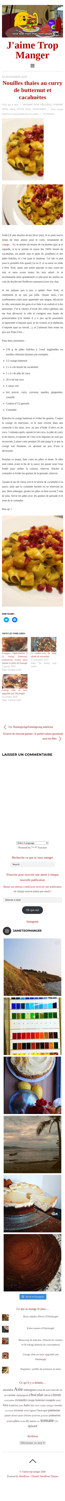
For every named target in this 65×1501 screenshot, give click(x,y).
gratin (21, 1405)
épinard (32, 1426)
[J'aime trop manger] (32, 35)
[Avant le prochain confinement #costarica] (33, 1144)
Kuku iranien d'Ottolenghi (40, 1328)
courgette (50, 1400)
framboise (13, 1405)
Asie (53, 109)
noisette (18, 1410)
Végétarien (39, 109)
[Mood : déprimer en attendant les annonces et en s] (33, 1085)
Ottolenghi (42, 1410)
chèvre (47, 1395)
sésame (33, 1421)
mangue (50, 1405)
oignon (32, 1410)
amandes (8, 1389)
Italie (27, 1405)
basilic (48, 1390)
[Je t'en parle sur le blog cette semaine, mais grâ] (33, 967)
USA (56, 1421)
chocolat (36, 1395)
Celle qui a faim (10, 104)
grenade (20, 114)
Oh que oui (32, 910)
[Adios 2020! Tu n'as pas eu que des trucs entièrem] (33, 1203)
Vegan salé (24, 109)
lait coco (29, 114)
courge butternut (36, 1400)
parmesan (54, 1410)
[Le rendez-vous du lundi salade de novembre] (43, 644)
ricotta (22, 1421)
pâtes (36, 114)
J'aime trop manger (31, 1471)
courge (5, 244)
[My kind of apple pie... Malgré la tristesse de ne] (33, 1263)
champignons (22, 1395)
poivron (36, 1415)
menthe (58, 1405)
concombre (9, 1400)
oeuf (26, 1410)
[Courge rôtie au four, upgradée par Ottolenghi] (15, 681)
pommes (44, 1415)
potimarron (54, 1415)
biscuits (55, 1390)
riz (27, 1421)
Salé (12, 109)
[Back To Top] (32, 1461)
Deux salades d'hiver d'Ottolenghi (40, 1316)
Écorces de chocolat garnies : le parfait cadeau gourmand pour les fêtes (33, 736)
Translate (42, 847)
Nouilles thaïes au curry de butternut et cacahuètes (32, 90)
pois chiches (24, 1415)
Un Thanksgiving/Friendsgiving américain (30, 727)
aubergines (30, 1389)
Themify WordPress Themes (44, 1476)
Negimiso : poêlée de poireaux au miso (40, 1369)
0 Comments (48, 114)
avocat (41, 1389)
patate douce (11, 1415)
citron (56, 1394)
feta (5, 1405)
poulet (10, 1421)
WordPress (24, 1476)
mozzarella (9, 1411)
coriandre (21, 1400)
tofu (38, 1421)
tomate (47, 1420)
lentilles (43, 1405)
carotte (11, 1395)
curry (13, 114)
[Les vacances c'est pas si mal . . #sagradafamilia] (33, 1026)
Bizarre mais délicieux (37, 104)
